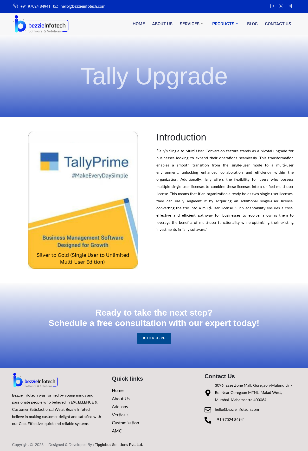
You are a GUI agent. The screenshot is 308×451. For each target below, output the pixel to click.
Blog (252, 23)
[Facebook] (272, 6)
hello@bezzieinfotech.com (237, 409)
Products (223, 23)
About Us (162, 23)
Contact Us (278, 23)
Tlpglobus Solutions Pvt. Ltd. (119, 445)
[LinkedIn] (281, 6)
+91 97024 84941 (230, 420)
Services (189, 23)
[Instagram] (289, 6)
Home (139, 23)
